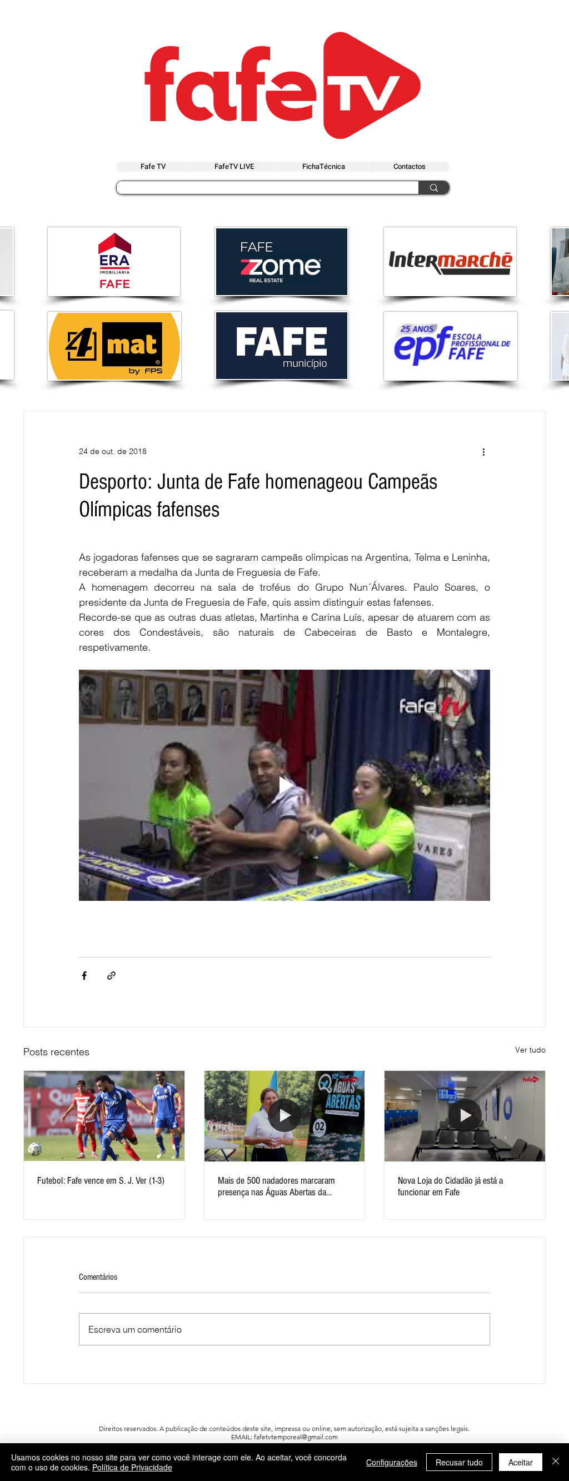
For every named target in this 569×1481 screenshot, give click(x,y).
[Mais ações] (483, 451)
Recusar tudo (459, 1462)
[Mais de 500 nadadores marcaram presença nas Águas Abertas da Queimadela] (284, 1116)
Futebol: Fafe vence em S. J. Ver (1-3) (100, 1180)
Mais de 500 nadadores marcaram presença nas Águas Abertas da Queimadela (276, 1186)
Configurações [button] (391, 1462)
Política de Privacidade (132, 1467)
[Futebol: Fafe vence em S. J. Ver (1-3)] (104, 1116)
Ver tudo (530, 1050)
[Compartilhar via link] (111, 975)
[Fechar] (555, 1462)
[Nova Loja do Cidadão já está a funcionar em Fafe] (465, 1116)
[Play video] (284, 785)
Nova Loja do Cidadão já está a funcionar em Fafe (450, 1186)
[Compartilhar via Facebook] (84, 975)
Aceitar (520, 1462)
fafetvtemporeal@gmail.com (296, 1437)
